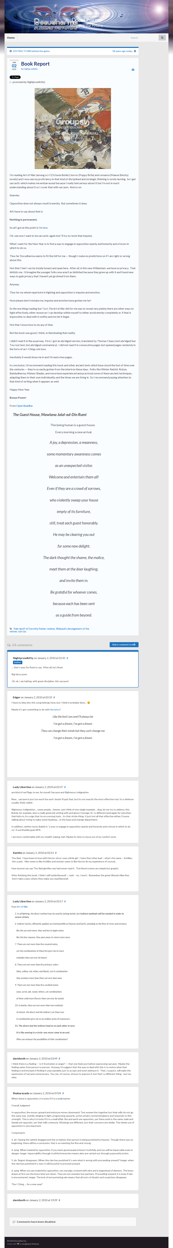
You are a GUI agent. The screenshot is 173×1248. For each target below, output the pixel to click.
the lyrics (55, 709)
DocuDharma (86, 20)
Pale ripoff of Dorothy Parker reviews (34, 628)
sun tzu (22, 631)
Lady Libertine (22, 786)
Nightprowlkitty (31, 69)
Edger (16, 697)
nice (45, 227)
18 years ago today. (122, 51)
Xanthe (17, 852)
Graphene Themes (30, 1244)
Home (11, 37)
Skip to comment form (122, 644)
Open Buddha (24, 405)
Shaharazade (21, 1093)
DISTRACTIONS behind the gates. (31, 51)
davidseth (19, 1058)
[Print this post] (133, 69)
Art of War (22, 906)
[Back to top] (165, 1240)
